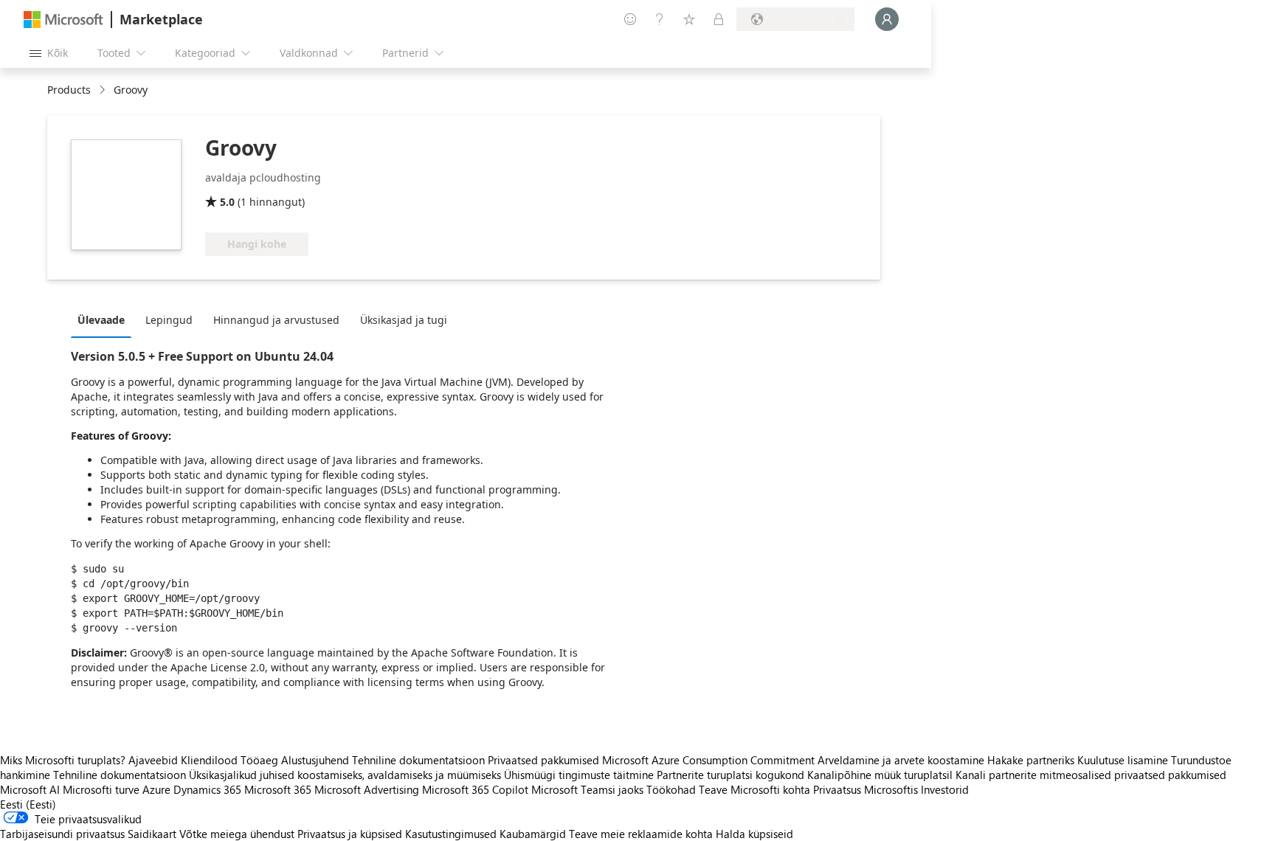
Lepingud (169, 320)
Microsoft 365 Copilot (475, 789)
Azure (156, 789)
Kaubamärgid (533, 833)
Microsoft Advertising (366, 789)
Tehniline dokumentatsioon (418, 759)
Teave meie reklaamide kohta (641, 833)
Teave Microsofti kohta (754, 789)
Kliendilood (209, 759)
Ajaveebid (153, 759)
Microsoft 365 (277, 789)
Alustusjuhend (315, 759)
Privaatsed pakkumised (543, 759)
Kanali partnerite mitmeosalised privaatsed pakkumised (1091, 774)
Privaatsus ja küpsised (349, 833)
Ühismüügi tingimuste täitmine (579, 774)
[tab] (105, 319)
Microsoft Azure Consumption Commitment (710, 759)
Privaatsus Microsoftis (865, 789)
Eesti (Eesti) (28, 804)
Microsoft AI (30, 789)
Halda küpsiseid (754, 833)
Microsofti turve (101, 789)
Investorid (945, 789)
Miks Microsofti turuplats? (62, 759)
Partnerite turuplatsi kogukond (730, 774)
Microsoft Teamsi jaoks (587, 789)
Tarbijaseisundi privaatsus (62, 833)
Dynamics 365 (207, 789)
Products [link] (69, 90)
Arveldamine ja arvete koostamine (901, 759)
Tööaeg (259, 759)
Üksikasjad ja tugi (403, 320)
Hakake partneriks (1030, 759)
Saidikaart (152, 833)
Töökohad (671, 789)
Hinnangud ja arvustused (276, 320)
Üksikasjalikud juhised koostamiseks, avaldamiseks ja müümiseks (345, 774)
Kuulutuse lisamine (1122, 759)
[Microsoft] (63, 19)
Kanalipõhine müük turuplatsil (880, 774)
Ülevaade (101, 320)
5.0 (227, 202)
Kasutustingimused (451, 833)
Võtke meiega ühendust (236, 833)
